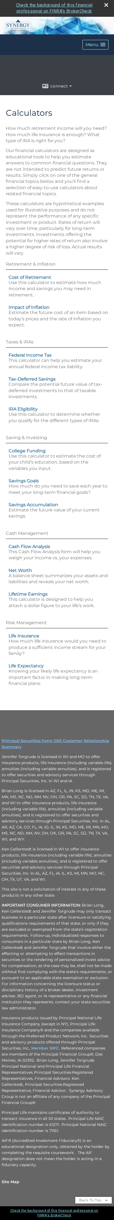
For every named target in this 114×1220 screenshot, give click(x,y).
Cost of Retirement (30, 277)
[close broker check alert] (106, 5)
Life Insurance (24, 635)
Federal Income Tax (30, 355)
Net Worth (20, 570)
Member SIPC (45, 1048)
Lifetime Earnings (28, 594)
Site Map (10, 1181)
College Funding (27, 450)
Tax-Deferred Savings (32, 379)
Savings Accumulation (33, 504)
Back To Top (91, 1200)
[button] (95, 44)
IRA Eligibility (23, 409)
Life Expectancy (26, 665)
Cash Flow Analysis (29, 546)
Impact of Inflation (29, 307)
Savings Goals (24, 480)
